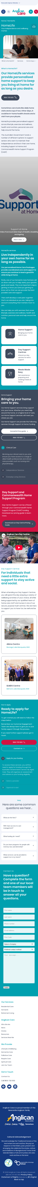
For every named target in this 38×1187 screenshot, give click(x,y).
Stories (3, 1031)
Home (3, 21)
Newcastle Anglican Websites (9, 3)
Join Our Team (6, 1065)
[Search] (9, 12)
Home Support (31, 61)
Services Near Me (7, 1037)
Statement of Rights (9, 1177)
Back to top (19, 1179)
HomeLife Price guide (18, 431)
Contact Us (5, 1076)
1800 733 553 (18, 438)
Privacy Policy (26, 1175)
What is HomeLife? (8, 61)
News (3, 1028)
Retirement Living (7, 1013)
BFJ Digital (32, 1177)
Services (20, 61)
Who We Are (5, 1024)
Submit (6, 987)
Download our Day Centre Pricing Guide (17, 524)
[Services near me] (31, 12)
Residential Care (7, 1006)
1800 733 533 (9, 97)
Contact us (18, 748)
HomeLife (4, 1010)
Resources (5, 1034)
